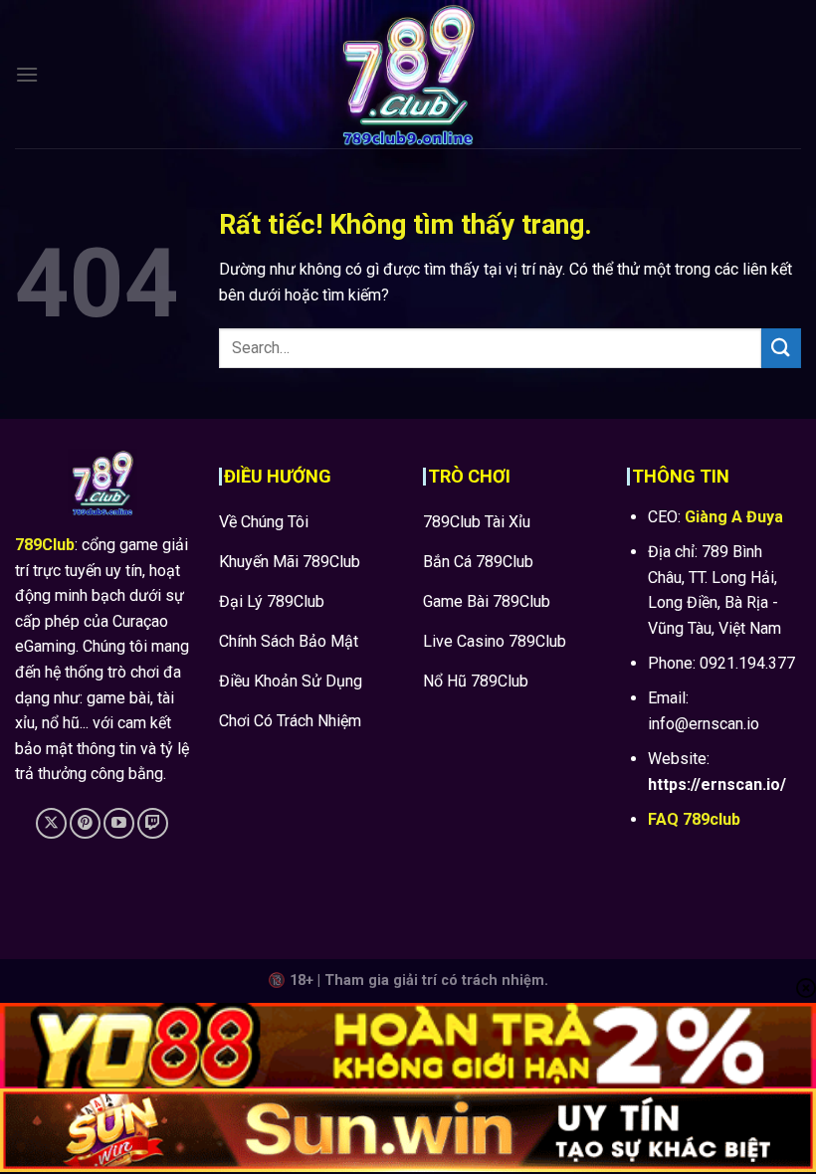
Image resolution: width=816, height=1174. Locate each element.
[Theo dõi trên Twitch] (152, 823)
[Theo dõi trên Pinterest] (85, 823)
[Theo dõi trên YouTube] (118, 823)
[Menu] (27, 74)
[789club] (408, 74)
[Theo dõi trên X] (51, 823)
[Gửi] (781, 347)
